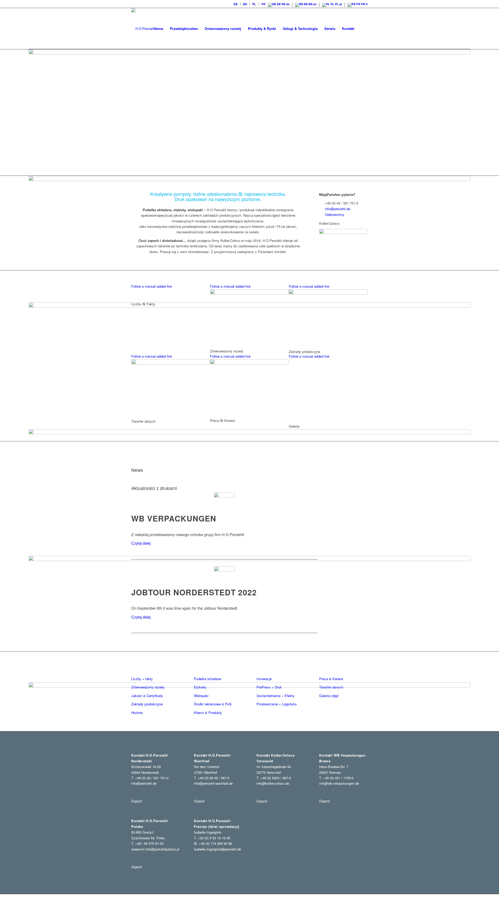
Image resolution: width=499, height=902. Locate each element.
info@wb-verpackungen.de (339, 783)
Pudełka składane (207, 678)
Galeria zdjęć (329, 695)
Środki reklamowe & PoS (213, 703)
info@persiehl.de (337, 208)
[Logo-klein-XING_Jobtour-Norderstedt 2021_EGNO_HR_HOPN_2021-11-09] (224, 576)
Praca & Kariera (331, 678)
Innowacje (264, 678)
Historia (137, 712)
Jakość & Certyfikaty (147, 695)
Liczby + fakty (142, 678)
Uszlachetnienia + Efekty (275, 695)
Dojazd (136, 800)
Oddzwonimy (334, 214)
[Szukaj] (363, 28)
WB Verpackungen (173, 518)
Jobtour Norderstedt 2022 (194, 592)
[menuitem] (235, 4)
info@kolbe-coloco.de (273, 783)
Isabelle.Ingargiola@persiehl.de (217, 849)
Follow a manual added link (151, 286)
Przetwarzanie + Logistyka (277, 703)
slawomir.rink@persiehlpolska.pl (155, 849)
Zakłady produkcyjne (147, 703)
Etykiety (200, 687)
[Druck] (224, 502)
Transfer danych (331, 687)
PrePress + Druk (269, 687)
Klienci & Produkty (208, 712)
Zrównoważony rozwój (147, 687)
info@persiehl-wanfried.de (213, 783)
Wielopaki (201, 695)
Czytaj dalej (140, 543)
